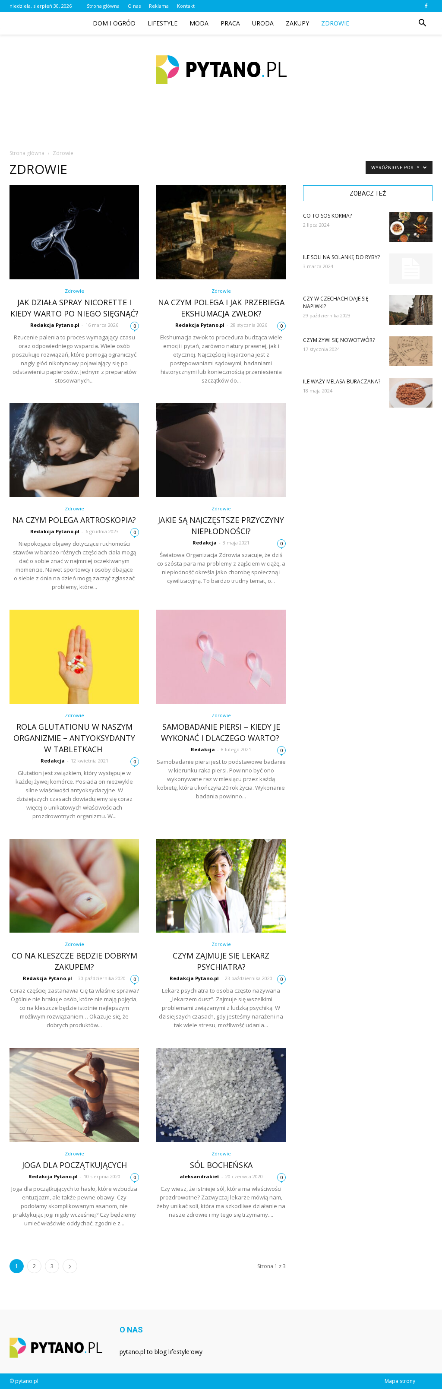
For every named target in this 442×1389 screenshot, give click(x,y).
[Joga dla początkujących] (74, 1095)
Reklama (159, 6)
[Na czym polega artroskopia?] (74, 450)
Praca (230, 23)
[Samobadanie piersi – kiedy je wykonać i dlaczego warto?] (221, 657)
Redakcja (205, 542)
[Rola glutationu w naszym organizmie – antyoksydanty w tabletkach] (74, 657)
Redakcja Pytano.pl (54, 325)
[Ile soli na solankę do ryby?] (411, 268)
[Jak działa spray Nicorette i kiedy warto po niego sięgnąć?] (74, 232)
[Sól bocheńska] (221, 1095)
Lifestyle (162, 23)
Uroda (263, 23)
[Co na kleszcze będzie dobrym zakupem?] (74, 886)
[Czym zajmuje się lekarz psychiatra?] (221, 886)
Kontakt (186, 6)
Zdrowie (335, 23)
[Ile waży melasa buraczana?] (411, 393)
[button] (422, 23)
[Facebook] (426, 6)
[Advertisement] (221, 127)
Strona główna (103, 6)
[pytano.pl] (221, 69)
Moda (198, 23)
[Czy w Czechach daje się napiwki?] (411, 310)
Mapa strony (400, 1381)
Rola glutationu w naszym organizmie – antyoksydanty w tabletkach (74, 737)
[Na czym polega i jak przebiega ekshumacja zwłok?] (221, 232)
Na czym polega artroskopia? (74, 520)
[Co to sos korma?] (411, 227)
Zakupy (297, 23)
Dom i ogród (114, 23)
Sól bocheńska (221, 1165)
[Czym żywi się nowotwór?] (411, 351)
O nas (134, 6)
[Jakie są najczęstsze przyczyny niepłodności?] (221, 450)
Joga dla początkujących (74, 1165)
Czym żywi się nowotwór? (339, 340)
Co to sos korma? (327, 215)
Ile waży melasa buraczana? (341, 381)
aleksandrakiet (199, 1176)
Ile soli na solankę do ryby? (341, 257)
